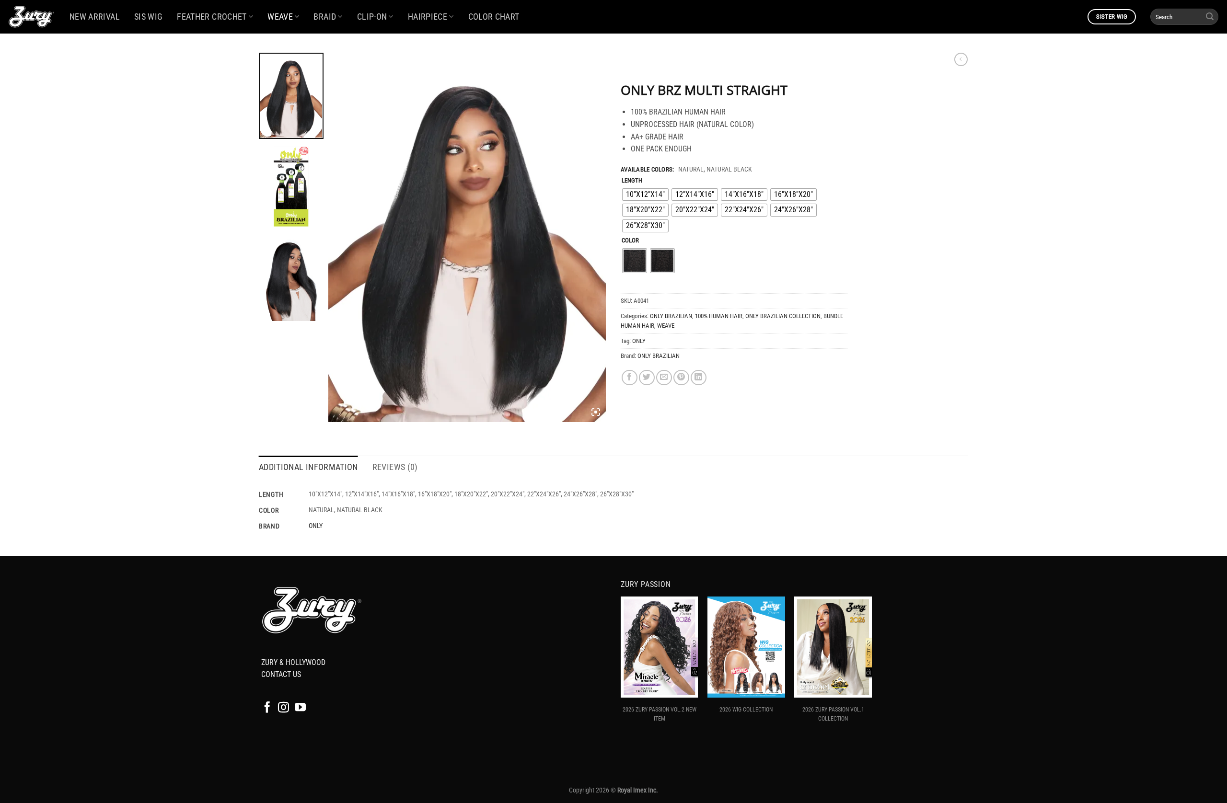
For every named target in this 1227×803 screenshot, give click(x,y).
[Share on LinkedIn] (698, 378)
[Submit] (1210, 17)
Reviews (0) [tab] (395, 467)
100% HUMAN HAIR (718, 316)
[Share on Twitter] (647, 378)
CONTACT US (281, 674)
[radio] (645, 195)
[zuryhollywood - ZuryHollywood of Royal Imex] (31, 16)
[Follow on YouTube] (300, 708)
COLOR (630, 240)
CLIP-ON (372, 17)
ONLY (639, 340)
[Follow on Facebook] (267, 708)
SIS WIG (148, 17)
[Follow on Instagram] (283, 708)
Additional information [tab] (308, 467)
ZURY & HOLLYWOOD (293, 662)
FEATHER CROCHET (211, 17)
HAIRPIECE (427, 17)
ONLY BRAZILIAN (671, 316)
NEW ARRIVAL (94, 17)
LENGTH (632, 180)
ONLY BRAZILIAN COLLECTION (783, 316)
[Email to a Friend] (664, 378)
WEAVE (280, 17)
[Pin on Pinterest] (681, 378)
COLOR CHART (494, 17)
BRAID (324, 17)
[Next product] (961, 59)
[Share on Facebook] (629, 378)
